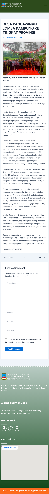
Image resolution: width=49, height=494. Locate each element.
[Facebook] (4, 428)
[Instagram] (10, 428)
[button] (45, 6)
